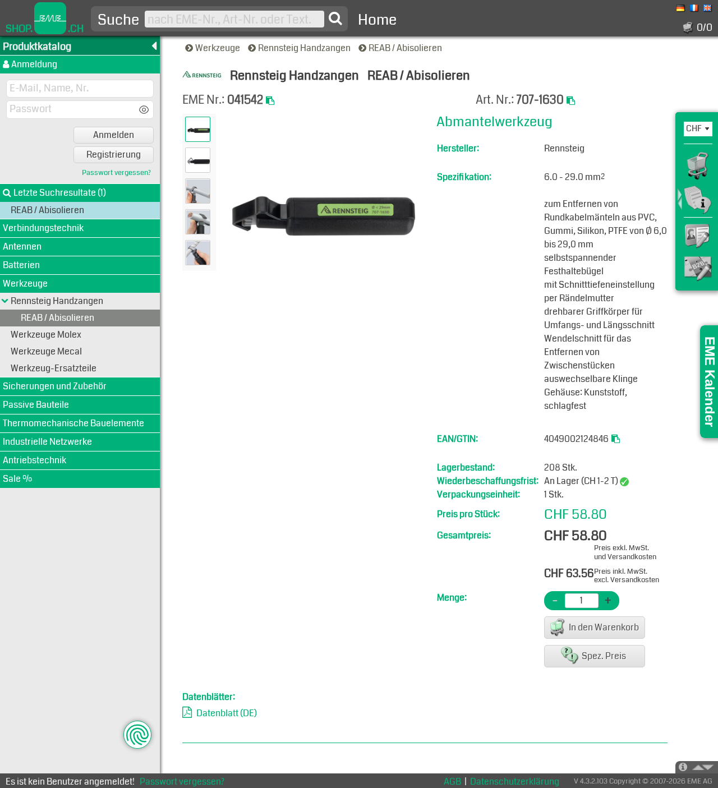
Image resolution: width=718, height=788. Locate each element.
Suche (118, 20)
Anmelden (113, 134)
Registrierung (113, 154)
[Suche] (335, 18)
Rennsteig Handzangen (305, 48)
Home (377, 20)
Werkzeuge (218, 48)
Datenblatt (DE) (226, 713)
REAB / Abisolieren (406, 48)
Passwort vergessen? (116, 173)
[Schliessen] (5, 301)
